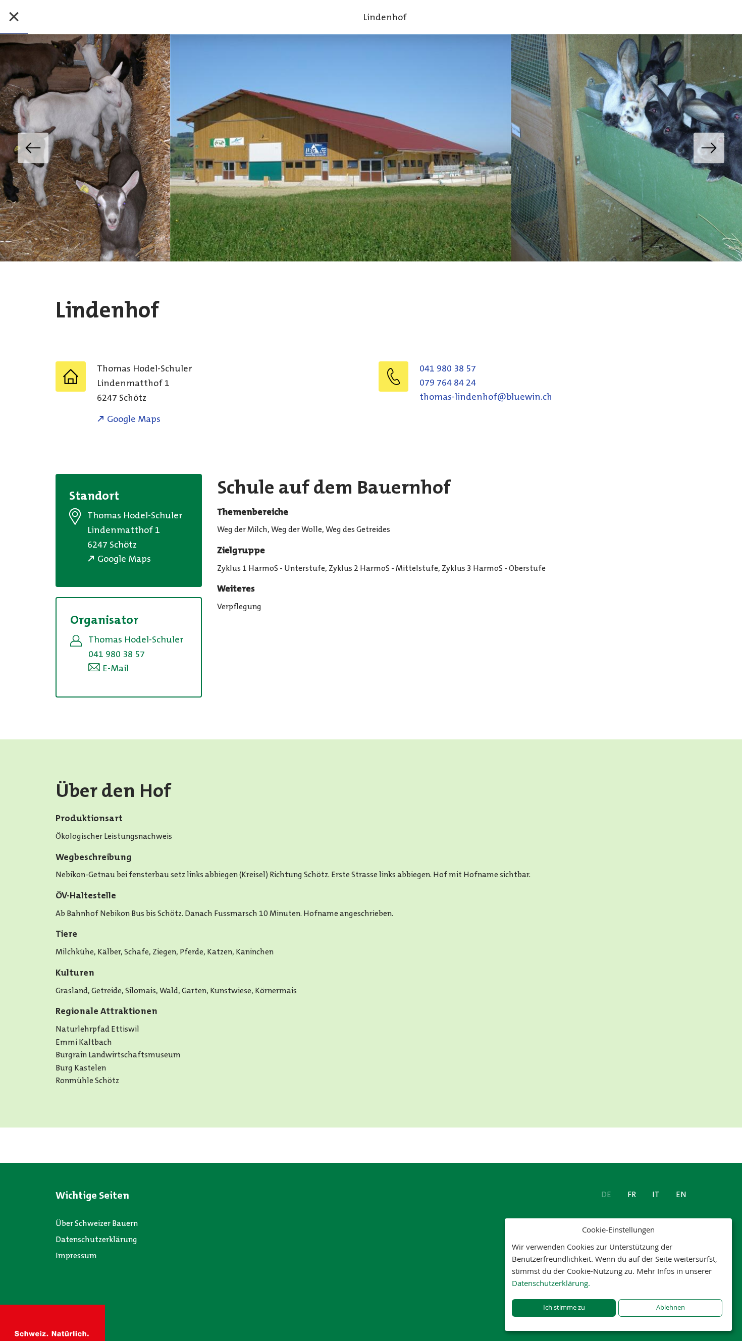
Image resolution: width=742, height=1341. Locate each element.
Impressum (76, 1255)
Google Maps (134, 419)
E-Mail (115, 668)
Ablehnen (670, 1307)
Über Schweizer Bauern (97, 1223)
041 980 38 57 (447, 368)
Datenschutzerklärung (96, 1239)
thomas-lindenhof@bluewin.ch (485, 397)
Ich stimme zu (564, 1307)
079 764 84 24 (447, 383)
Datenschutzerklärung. (551, 1283)
